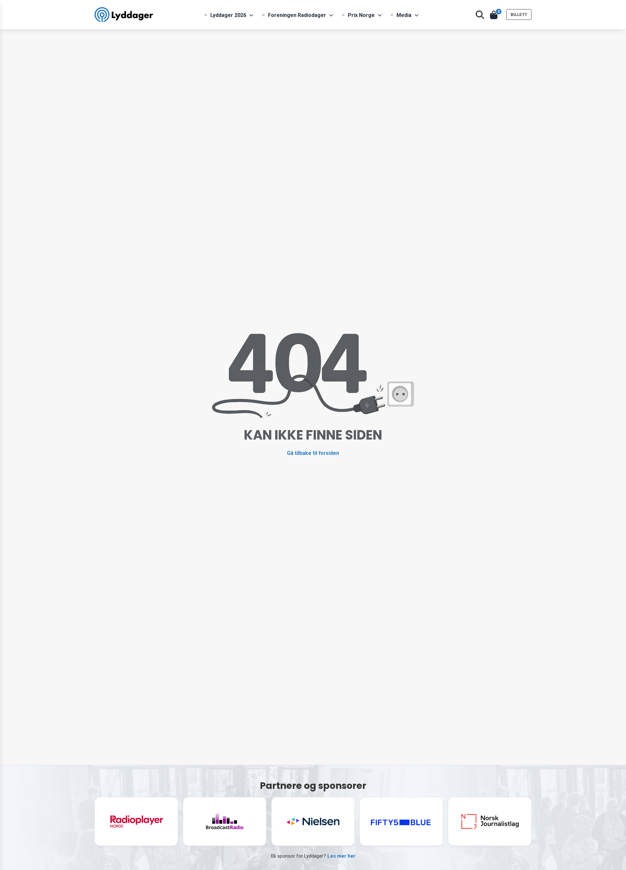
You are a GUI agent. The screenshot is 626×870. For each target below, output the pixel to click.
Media (403, 15)
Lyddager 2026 (228, 15)
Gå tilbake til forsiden (313, 453)
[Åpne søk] (480, 15)
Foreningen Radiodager (297, 15)
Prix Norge (361, 15)
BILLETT (519, 14)
